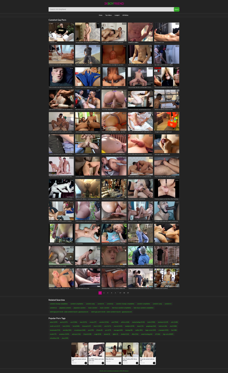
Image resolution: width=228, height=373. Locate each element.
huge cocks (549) (150, 330)
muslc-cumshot (104, 308)
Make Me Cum (110, 359)
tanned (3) (107, 334)
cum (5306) (73, 322)
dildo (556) (135, 334)
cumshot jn (110, 304)
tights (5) (115, 334)
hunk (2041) (66, 326)
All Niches (125, 15)
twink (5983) (151, 322)
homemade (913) (55, 330)
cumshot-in (168, 304)
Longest (117, 15)
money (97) (93, 322)
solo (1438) (174, 322)
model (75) (53, 334)
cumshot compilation (76, 304)
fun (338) (174, 330)
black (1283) (97, 326)
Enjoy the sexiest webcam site (79, 359)
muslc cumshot (92, 308)
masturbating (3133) (138, 322)
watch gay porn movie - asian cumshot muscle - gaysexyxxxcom (69, 312)
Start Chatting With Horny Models (130, 359)
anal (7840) (114, 322)
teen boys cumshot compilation (121, 308)
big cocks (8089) (168, 334)
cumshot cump (90, 304)
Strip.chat (74, 362)
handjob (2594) (129, 326)
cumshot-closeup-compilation (125, 304)
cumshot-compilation (143, 304)
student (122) (125, 334)
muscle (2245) (118, 326)
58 (124, 293)
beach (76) (140, 326)
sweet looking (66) (146, 334)
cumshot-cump (157, 304)
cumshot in (100, 304)
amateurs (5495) (64, 334)
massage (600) (118, 330)
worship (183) (67, 330)
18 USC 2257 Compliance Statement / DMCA (111, 370)
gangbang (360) (151, 326)
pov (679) (108, 330)
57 (120, 293)
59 (128, 293)
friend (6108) (87, 334)
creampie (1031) (163, 330)
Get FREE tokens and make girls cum (96, 359)
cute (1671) (107, 326)
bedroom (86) (163, 326)
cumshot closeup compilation (59, 304)
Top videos (108, 15)
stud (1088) (173, 326)
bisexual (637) (86, 326)
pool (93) (91, 330)
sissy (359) (65, 338)
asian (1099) (53, 322)
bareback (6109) (163, 322)
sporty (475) (64, 322)
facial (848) (76, 326)
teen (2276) (83, 322)
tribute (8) (99, 330)
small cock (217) (55, 326)
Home (100, 15)
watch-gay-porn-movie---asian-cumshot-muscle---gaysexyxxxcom (111, 312)
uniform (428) (125, 322)
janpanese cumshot (65, 308)
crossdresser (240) (79, 330)
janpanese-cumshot (80, 308)
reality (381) (139, 330)
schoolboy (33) (54, 338)
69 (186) (157, 334)
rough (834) (97, 334)
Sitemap (126, 370)
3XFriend (114, 3)
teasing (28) (129, 330)
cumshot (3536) (104, 322)
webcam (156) (76, 334)
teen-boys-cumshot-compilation (144, 308)
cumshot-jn (53, 308)
